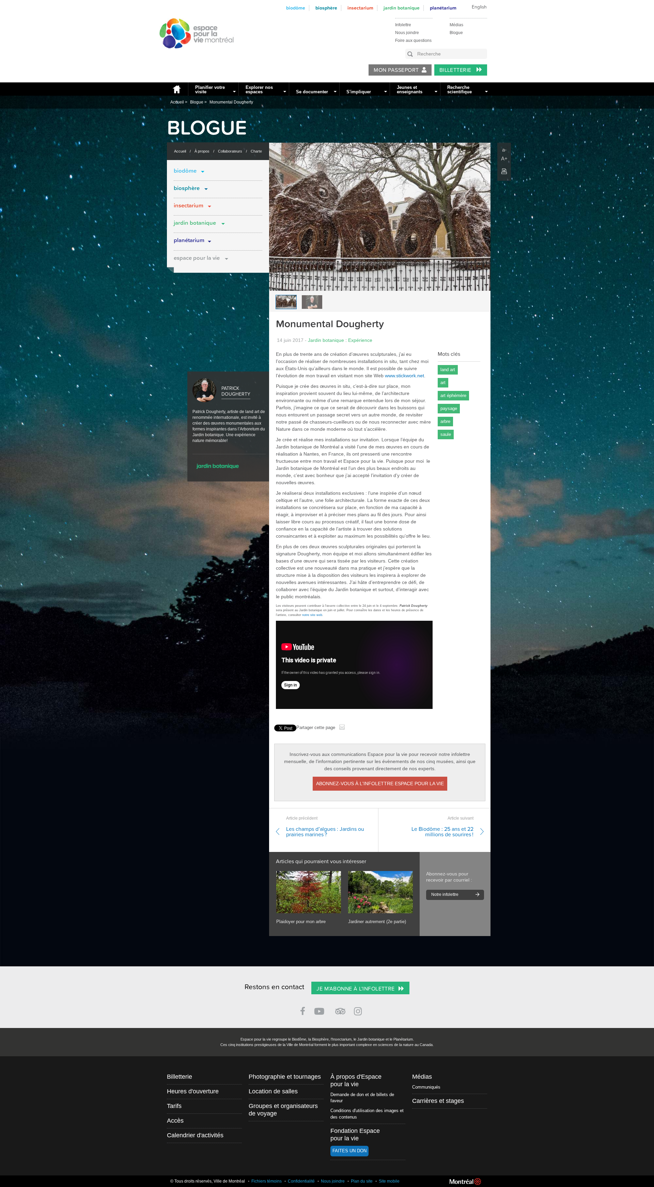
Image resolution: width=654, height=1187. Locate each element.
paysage (448, 408)
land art (447, 369)
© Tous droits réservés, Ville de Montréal (207, 1181)
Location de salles (273, 1091)
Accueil (176, 89)
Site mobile (389, 1181)
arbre (445, 421)
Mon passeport (396, 70)
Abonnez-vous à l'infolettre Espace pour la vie (380, 783)
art (443, 382)
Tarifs (174, 1106)
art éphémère (453, 395)
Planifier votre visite (210, 89)
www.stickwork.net (404, 375)
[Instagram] (359, 1010)
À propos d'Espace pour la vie (356, 1080)
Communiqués (426, 1087)
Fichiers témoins (266, 1181)
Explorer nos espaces (259, 89)
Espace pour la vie (197, 258)
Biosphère (326, 8)
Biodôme (295, 8)
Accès (175, 1120)
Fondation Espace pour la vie (355, 1134)
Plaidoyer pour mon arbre (301, 921)
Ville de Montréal (465, 1181)
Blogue (456, 32)
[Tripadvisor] (340, 1008)
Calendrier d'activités (195, 1135)
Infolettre (403, 24)
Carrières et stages (438, 1100)
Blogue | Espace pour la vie (193, 55)
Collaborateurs (230, 151)
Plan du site (362, 1181)
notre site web (312, 615)
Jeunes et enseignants (409, 89)
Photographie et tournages (285, 1076)
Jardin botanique (402, 8)
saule (445, 434)
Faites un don (349, 1150)
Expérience (360, 340)
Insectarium (360, 8)
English (479, 7)
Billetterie (456, 70)
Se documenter (312, 91)
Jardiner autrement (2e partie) (377, 921)
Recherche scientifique (459, 89)
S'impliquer (358, 91)
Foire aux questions (413, 40)
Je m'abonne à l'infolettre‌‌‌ (355, 988)
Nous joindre (407, 32)
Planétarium (189, 240)
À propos (201, 151)
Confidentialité (301, 1181)
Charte (256, 151)
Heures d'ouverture (193, 1091)
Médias (456, 24)
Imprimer (504, 171)
